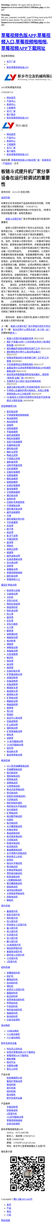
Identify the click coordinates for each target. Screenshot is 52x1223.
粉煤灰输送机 (13, 843)
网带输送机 (12, 779)
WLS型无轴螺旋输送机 (18, 766)
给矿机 (10, 976)
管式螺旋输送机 (14, 883)
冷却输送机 (12, 840)
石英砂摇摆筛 (13, 485)
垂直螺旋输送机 (14, 850)
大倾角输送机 (13, 786)
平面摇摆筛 (12, 432)
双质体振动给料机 (15, 999)
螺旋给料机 (12, 979)
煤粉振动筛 (12, 728)
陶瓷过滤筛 (12, 455)
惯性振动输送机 (14, 873)
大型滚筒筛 (12, 654)
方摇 (9, 515)
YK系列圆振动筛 (15, 745)
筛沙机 (10, 711)
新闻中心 (11, 104)
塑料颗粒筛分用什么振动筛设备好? (24, 352)
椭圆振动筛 (12, 701)
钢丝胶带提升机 (14, 948)
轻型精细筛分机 (9, 406)
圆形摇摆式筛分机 (15, 519)
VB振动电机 (13, 1031)
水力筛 (10, 627)
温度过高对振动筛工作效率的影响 (23, 387)
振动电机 (5, 1025)
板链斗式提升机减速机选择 (20, 338)
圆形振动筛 (12, 576)
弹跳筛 (10, 644)
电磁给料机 (12, 1013)
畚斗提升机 (12, 928)
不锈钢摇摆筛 (13, 492)
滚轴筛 (10, 425)
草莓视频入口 (13, 579)
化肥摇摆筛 (12, 475)
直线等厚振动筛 (14, 755)
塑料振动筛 (12, 448)
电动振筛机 (12, 418)
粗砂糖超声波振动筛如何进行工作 (23, 348)
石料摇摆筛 (12, 469)
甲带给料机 (12, 1003)
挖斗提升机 (12, 921)
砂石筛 (10, 621)
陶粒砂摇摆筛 (13, 438)
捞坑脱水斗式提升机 (17, 925)
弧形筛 (10, 748)
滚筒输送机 (12, 783)
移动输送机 (12, 866)
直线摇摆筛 (12, 489)
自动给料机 (12, 983)
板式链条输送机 (14, 836)
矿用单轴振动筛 (14, 731)
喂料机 (10, 986)
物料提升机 (12, 918)
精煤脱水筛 (12, 688)
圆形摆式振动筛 (14, 509)
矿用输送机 (12, 813)
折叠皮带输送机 (14, 870)
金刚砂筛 (11, 499)
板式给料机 (12, 996)
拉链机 (10, 820)
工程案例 (11, 108)
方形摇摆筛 (12, 522)
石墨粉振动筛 (13, 445)
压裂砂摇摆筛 (13, 472)
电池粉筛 (11, 641)
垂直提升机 (12, 911)
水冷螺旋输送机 (14, 826)
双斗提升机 (12, 938)
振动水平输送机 (14, 863)
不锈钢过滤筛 (13, 458)
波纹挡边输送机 (14, 890)
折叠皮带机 (12, 830)
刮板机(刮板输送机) (16, 796)
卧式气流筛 (12, 536)
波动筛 (10, 664)
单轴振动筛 (12, 651)
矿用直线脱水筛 (14, 674)
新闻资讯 (46, 160)
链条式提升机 (13, 915)
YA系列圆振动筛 (15, 741)
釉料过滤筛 (12, 452)
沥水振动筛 (12, 562)
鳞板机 (10, 900)
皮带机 (10, 860)
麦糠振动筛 (12, 569)
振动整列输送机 (14, 816)
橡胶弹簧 (11, 1059)
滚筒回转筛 (12, 678)
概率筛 (10, 631)
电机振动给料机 (14, 1010)
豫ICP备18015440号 (22, 1199)
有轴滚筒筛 (12, 681)
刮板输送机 (12, 897)
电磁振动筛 (12, 637)
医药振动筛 (12, 412)
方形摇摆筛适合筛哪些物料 (20, 364)
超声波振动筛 (13, 556)
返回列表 (5, 197)
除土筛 (10, 614)
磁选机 (10, 657)
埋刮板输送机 (13, 776)
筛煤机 (10, 714)
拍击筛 (10, 532)
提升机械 (5, 906)
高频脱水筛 (12, 694)
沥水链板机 (12, 809)
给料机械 (5, 967)
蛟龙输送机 (12, 846)
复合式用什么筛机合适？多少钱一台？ (31, 329)
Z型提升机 (12, 961)
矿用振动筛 (12, 698)
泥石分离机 (12, 624)
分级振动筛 (12, 594)
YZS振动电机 (13, 1034)
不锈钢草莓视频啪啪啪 (18, 415)
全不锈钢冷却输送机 (17, 853)
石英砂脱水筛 (13, 671)
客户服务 (11, 114)
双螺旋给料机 (13, 973)
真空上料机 (12, 1069)
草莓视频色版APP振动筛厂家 (25, 160)
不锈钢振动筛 (13, 505)
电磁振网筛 (12, 704)
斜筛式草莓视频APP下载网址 (21, 1052)
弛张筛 (10, 661)
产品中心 (11, 101)
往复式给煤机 (13, 1020)
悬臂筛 (10, 708)
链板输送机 (12, 887)
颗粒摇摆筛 (12, 479)
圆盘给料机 (12, 993)
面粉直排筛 (12, 462)
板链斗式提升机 (13, 219)
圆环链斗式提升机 (15, 955)
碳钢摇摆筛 (12, 482)
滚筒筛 (10, 738)
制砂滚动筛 (12, 610)
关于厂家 (11, 61)
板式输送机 (12, 823)
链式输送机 (12, 773)
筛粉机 (10, 546)
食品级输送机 (13, 833)
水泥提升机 (12, 935)
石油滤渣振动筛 (14, 559)
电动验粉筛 (12, 422)
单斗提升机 (12, 931)
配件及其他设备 (9, 1043)
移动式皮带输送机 (15, 789)
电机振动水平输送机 (17, 806)
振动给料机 (12, 1016)
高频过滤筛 (12, 549)
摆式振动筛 (12, 495)
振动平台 (11, 1062)
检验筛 (10, 526)
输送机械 (5, 760)
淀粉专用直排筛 (14, 465)
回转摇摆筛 (12, 428)
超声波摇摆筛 (13, 435)
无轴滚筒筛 (12, 684)
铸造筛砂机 (12, 607)
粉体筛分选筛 (13, 590)
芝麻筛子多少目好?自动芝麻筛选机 (24, 381)
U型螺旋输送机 (14, 880)
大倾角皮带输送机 (15, 893)
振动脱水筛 (12, 751)
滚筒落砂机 (12, 634)
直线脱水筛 (12, 691)
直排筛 (10, 542)
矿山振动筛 (12, 724)
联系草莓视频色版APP (18, 67)
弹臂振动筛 (12, 647)
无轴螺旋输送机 (14, 769)
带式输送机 (12, 793)
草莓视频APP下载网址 (18, 1055)
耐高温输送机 (13, 877)
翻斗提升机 (12, 941)
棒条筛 (10, 735)
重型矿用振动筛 (9, 585)
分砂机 (10, 597)
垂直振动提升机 (14, 951)
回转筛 (10, 566)
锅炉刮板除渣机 (14, 803)
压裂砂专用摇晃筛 (15, 502)
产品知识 (7, 163)
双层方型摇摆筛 (14, 442)
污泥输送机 (12, 799)
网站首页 (11, 98)
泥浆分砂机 (12, 600)
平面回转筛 (12, 539)
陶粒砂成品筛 (13, 604)
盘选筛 (10, 617)
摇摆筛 (10, 552)
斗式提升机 (12, 958)
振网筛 (10, 667)
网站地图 (5, 1220)
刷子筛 (10, 529)
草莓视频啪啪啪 (14, 572)
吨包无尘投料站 (14, 1049)
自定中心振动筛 (14, 718)
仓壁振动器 (12, 1065)
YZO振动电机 (13, 1037)
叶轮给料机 (12, 1006)
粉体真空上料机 (14, 856)
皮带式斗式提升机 (15, 989)
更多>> (13, 333)
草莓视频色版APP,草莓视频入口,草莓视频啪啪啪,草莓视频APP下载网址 (25, 42)
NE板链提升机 (14, 945)
